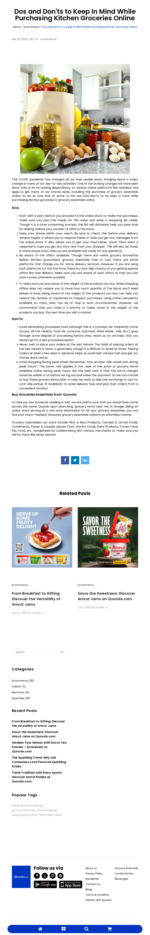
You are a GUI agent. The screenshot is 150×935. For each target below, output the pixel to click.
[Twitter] (45, 876)
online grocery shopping (27, 805)
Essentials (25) (21, 698)
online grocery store (25, 815)
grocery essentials (23, 810)
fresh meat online (50, 815)
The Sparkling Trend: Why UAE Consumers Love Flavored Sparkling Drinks (39, 762)
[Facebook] (37, 876)
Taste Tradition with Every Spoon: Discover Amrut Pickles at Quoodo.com (37, 777)
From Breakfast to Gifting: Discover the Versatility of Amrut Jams (36, 599)
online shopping (47, 810)
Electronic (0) (20, 692)
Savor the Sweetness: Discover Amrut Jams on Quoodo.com (106, 596)
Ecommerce (32, 27)
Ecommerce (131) (23, 680)
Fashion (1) (19, 686)
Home (17, 27)
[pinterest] (60, 876)
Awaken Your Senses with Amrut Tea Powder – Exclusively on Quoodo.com (39, 746)
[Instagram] (53, 876)
